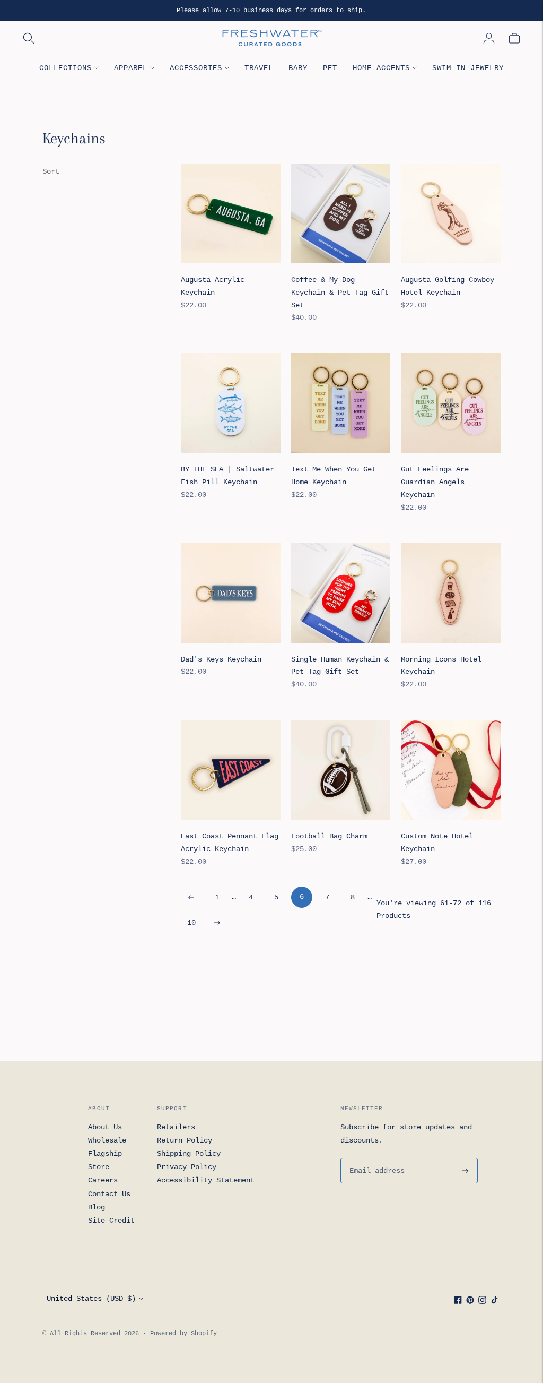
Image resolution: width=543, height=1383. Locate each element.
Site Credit (111, 1220)
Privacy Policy (186, 1167)
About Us (105, 1127)
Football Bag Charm (329, 836)
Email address (375, 1158)
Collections (65, 68)
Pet (330, 68)
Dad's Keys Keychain (221, 659)
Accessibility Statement (206, 1180)
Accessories (196, 68)
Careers (103, 1180)
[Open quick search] (121, 38)
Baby (298, 68)
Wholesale (107, 1140)
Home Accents (381, 68)
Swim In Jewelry (468, 68)
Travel (258, 68)
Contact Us (109, 1194)
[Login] (488, 38)
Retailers (176, 1127)
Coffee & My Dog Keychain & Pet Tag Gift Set (340, 293)
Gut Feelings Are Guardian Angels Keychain (435, 482)
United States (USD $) (91, 1298)
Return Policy (184, 1140)
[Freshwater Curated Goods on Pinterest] (470, 1302)
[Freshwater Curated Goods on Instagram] (482, 1302)
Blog (96, 1207)
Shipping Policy (189, 1153)
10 (191, 922)
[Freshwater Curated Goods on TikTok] (494, 1302)
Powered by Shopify (183, 1333)
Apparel (130, 68)
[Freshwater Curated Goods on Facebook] (458, 1302)
